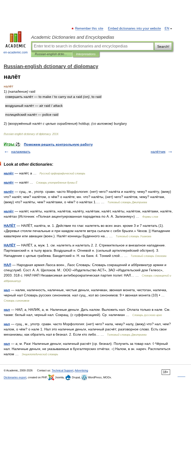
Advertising (81, 370)
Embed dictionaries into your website (134, 28)
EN (167, 28)
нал (7, 290)
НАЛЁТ (10, 226)
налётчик (158, 152)
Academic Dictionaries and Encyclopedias (72, 37)
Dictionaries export (15, 377)
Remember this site (89, 28)
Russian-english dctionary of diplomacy (51, 54)
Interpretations (86, 54)
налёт (9, 173)
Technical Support (62, 370)
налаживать (20, 152)
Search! (163, 46)
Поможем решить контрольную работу (58, 144)
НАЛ (7, 265)
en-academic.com (15, 52)
